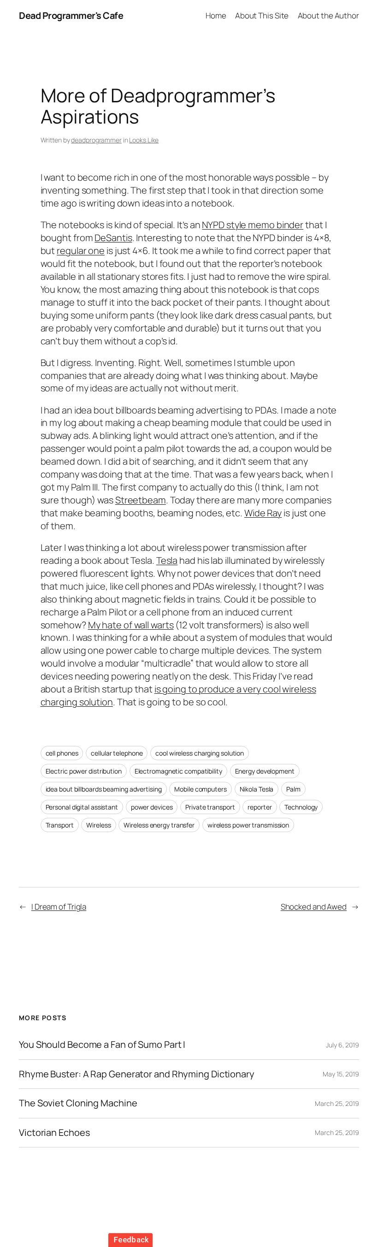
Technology (301, 807)
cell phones (62, 753)
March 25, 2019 (337, 1103)
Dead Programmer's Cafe (71, 15)
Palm (293, 789)
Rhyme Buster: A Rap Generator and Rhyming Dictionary (136, 1074)
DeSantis (113, 237)
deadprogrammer (96, 140)
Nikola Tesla (257, 789)
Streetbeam (140, 500)
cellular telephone (116, 753)
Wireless (98, 825)
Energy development (265, 771)
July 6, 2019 (342, 1044)
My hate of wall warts (131, 625)
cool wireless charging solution (199, 753)
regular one (81, 250)
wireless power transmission (248, 825)
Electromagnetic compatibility (178, 771)
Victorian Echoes (54, 1133)
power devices (152, 807)
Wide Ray (263, 513)
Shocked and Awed (314, 906)
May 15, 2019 (341, 1074)
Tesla (167, 560)
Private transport (210, 807)
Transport (60, 825)
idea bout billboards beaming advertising (104, 789)
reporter (260, 807)
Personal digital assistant (82, 807)
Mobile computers (200, 789)
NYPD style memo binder (252, 225)
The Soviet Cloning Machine (78, 1103)
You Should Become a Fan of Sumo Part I (102, 1045)
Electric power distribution (84, 771)
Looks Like (144, 140)
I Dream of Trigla (58, 906)
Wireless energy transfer (159, 825)
